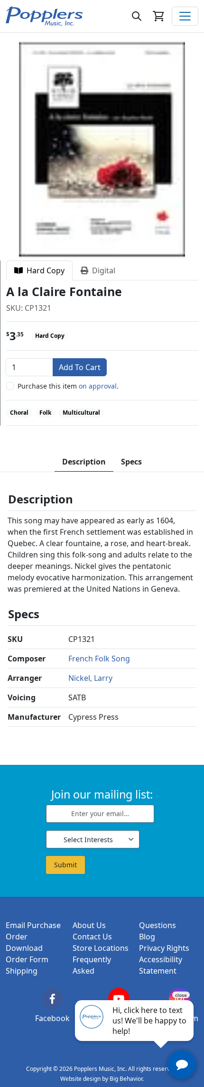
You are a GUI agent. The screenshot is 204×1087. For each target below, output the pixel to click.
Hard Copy (44, 270)
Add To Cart (80, 367)
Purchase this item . (68, 385)
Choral (19, 413)
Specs (131, 461)
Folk (45, 413)
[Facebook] (52, 998)
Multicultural (81, 413)
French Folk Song (99, 658)
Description (84, 461)
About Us (89, 925)
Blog (147, 936)
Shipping (21, 971)
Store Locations (101, 948)
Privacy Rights (164, 948)
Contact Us (92, 936)
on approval (98, 385)
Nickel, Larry (90, 678)
